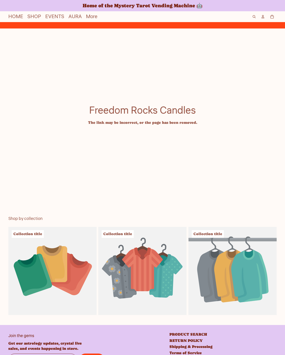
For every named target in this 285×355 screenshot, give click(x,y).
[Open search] (254, 16)
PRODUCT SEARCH (188, 334)
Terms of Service (185, 353)
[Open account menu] (262, 16)
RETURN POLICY (186, 340)
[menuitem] (92, 17)
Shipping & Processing (190, 346)
